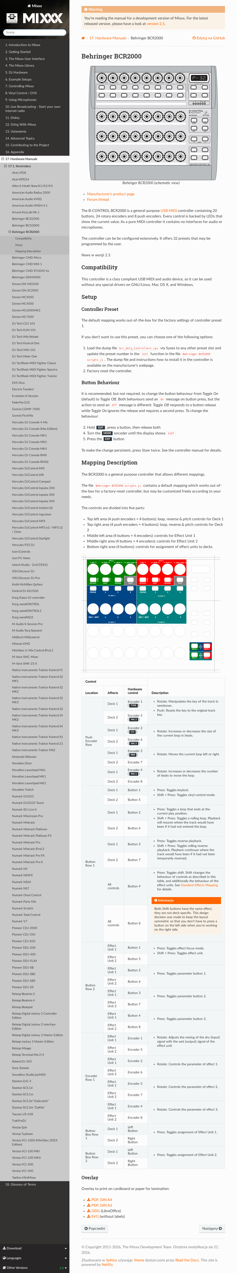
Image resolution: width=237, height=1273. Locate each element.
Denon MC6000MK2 (26, 310)
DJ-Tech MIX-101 (24, 350)
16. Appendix (14, 152)
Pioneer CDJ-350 (23, 934)
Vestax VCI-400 (22, 1171)
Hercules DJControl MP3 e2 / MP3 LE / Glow (37, 529)
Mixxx (36, 6)
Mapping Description (28, 251)
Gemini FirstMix (22, 415)
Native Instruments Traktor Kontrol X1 (37, 737)
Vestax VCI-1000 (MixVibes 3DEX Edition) (34, 1142)
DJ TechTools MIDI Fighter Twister (34, 376)
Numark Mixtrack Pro (26, 842)
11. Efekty (12, 118)
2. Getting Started (18, 52)
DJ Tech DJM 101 (24, 330)
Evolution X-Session (25, 396)
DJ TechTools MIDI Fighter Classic (34, 363)
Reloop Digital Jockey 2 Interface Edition (34, 1026)
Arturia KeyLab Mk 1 (26, 212)
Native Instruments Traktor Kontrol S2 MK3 (37, 700)
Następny (210, 1228)
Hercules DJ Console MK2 (29, 442)
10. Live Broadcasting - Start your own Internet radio (32, 109)
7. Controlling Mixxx (19, 86)
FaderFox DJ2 (21, 402)
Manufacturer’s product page (110, 194)
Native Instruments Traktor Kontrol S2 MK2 (37, 689)
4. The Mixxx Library (19, 65)
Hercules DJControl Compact (31, 481)
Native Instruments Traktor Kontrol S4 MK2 (37, 717)
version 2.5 (156, 24)
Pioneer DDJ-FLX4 (24, 961)
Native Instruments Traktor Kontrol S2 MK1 (37, 679)
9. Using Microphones (20, 100)
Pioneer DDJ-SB (23, 967)
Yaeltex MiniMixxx (24, 1177)
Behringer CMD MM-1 (27, 264)
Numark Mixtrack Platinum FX (31, 835)
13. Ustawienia (15, 131)
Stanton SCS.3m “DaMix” (28, 1107)
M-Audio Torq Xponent (27, 630)
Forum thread (98, 199)
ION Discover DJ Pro (26, 578)
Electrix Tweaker (23, 389)
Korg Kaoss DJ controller (28, 597)
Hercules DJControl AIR (28, 475)
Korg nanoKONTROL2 (26, 611)
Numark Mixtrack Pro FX (28, 855)
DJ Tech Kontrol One (25, 343)
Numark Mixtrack (23, 822)
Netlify (107, 1265)
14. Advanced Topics (19, 138)
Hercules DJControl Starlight (31, 538)
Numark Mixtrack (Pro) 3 (28, 849)
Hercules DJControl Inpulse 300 (33, 494)
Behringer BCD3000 (25, 225)
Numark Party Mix (24, 901)
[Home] (83, 38)
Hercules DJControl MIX (28, 468)
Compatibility (23, 238)
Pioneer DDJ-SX (23, 987)
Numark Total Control (26, 915)
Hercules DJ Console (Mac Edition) (34, 429)
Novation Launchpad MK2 (29, 783)
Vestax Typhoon (22, 1134)
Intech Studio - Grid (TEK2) (29, 565)
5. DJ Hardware (16, 72)
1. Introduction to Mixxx (22, 45)
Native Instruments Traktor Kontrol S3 (37, 709)
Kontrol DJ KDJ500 (25, 591)
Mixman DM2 (21, 643)
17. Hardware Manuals (21, 159)
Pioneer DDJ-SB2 (23, 974)
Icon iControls (21, 551)
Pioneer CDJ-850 (23, 941)
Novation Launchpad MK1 (29, 776)
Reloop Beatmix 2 (23, 994)
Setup (18, 245)
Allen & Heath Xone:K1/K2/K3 (32, 186)
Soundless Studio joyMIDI (29, 1074)
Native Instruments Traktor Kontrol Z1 (37, 743)
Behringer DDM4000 (26, 277)
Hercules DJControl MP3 (28, 521)
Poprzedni (96, 1228)
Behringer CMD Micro (26, 257)
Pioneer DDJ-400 (24, 954)
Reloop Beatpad (22, 1007)
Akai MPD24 (20, 179)
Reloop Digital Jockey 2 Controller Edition (34, 1015)
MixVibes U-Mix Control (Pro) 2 (32, 650)
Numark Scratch (22, 908)
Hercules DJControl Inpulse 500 (33, 501)
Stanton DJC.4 (21, 1081)
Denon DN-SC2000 (25, 290)
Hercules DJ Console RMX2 (30, 462)
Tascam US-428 (22, 1114)
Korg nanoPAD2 (22, 617)
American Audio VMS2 (27, 199)
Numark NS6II (21, 882)
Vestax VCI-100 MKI (26, 1151)
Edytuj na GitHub (210, 38)
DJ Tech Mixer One (24, 356)
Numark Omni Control (26, 895)
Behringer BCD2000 (25, 218)
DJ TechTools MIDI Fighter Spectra (34, 369)
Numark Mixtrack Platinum (29, 829)
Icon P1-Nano (21, 558)
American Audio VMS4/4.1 (30, 205)
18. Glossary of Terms (20, 1184)
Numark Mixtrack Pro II (27, 862)
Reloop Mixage (21, 1048)
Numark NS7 (20, 888)
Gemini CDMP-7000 (26, 409)
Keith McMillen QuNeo (27, 584)
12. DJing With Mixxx (20, 124)
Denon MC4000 (23, 303)
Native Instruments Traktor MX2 (33, 750)
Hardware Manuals (107, 38)
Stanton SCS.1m (22, 1094)
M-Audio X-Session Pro (27, 624)
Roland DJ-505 (22, 1061)
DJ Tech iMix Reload (25, 336)
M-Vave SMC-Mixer (25, 657)
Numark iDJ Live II (24, 809)
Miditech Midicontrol (25, 637)
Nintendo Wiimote (24, 757)
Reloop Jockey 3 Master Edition (33, 1041)
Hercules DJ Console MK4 (29, 448)
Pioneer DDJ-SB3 (23, 980)
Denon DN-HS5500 (25, 284)
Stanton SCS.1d (22, 1088)
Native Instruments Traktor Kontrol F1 (37, 670)
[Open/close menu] (2, 159)
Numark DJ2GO (23, 796)
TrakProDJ (19, 1120)
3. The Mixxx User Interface (25, 59)
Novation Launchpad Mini (28, 770)
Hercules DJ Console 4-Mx (29, 422)
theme (139, 1260)
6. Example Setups (18, 79)
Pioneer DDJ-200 (24, 947)
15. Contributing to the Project (27, 145)
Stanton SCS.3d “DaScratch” (30, 1101)
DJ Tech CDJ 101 (23, 323)
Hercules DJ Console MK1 (29, 435)
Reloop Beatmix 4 (23, 1000)
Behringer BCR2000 (25, 232)
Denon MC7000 (23, 317)
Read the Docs (187, 1260)
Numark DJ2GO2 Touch (28, 803)
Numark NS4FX (22, 875)
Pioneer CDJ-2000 (24, 928)
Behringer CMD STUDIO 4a (30, 271)
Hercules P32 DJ (23, 545)
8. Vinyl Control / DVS (21, 93)
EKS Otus (18, 382)
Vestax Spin (19, 1127)
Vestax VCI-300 (22, 1164)
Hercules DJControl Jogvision (31, 514)
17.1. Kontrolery (19, 166)
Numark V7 (19, 921)
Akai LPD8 (19, 172)
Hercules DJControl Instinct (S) (32, 508)
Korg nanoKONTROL (26, 604)
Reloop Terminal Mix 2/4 (28, 1054)
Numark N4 (20, 868)
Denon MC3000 (23, 297)
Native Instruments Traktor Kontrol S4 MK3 (37, 728)
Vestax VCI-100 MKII (26, 1157)
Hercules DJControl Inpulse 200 (33, 488)
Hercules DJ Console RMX (29, 455)
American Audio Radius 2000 (31, 192)
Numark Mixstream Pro (27, 816)
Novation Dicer (22, 763)
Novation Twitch (23, 789)
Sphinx (111, 1260)
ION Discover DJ (23, 571)
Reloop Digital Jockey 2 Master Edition (37, 1035)
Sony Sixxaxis (20, 1068)
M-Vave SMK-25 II (24, 663)
